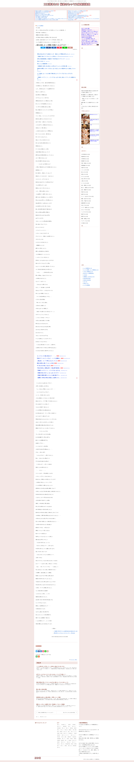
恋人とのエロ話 (84, 172)
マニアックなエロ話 (85, 220)
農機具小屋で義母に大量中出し (42, 35)
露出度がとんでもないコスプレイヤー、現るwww (64, 633)
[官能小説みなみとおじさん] (85, 116)
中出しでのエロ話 (85, 205)
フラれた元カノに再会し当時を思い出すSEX (89, 107)
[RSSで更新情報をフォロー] (39, 656)
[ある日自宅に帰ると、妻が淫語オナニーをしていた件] (85, 136)
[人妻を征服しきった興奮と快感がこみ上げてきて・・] (53, 48)
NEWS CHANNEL (87, 280)
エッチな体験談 (40, 25)
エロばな (85, 274)
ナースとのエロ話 (85, 183)
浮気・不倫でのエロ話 (86, 200)
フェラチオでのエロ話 (86, 211)
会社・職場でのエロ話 (86, 189)
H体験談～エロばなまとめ (88, 276)
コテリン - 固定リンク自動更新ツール (98, 44)
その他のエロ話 (84, 223)
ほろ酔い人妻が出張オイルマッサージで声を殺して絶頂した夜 (49, 39)
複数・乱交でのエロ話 (86, 198)
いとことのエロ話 (85, 169)
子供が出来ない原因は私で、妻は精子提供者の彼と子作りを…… (78, 15)
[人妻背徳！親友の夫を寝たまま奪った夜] (85, 121)
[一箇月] (85, 126)
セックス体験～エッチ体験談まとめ (90, 269)
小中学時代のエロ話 (85, 154)
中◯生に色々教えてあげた (72, 14)
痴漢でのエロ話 (84, 216)
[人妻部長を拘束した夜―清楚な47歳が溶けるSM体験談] (85, 142)
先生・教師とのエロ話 (86, 185)
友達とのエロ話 (84, 174)
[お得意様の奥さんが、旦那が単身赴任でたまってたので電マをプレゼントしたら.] (85, 131)
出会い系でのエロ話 (85, 178)
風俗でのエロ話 (84, 214)
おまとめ (85, 281)
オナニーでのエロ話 (85, 209)
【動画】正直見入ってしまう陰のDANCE (75, 17)
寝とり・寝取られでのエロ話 (87, 187)
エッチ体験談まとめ (87, 268)
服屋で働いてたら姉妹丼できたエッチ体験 (89, 103)
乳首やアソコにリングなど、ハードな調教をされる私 (77, 10)
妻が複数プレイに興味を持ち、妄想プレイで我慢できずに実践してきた (89, 95)
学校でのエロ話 (84, 192)
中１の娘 (38, 27)
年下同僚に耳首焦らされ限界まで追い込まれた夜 (46, 37)
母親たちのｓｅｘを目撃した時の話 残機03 (42, 14)
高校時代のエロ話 (85, 156)
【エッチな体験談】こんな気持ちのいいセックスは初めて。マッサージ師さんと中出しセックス (51, 18)
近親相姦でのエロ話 (85, 165)
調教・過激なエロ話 (85, 218)
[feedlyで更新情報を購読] (36, 656)
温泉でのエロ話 (84, 194)
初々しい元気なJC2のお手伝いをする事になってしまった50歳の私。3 (51, 30)
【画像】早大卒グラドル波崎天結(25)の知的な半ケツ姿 (65, 631)
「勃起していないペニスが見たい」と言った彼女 (89, 99)
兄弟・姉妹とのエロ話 (86, 163)
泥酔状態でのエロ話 (85, 203)
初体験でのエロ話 (85, 161)
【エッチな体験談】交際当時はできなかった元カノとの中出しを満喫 (46, 19)
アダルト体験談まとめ (88, 271)
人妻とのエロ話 (84, 180)
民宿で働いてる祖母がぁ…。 (42, 32)
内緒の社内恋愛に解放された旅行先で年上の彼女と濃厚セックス (89, 91)
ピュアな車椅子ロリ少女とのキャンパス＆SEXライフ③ (47, 42)
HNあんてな (85, 283)
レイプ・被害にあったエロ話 (87, 207)
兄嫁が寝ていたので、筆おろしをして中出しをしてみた (44, 15)
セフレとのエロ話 (85, 176)
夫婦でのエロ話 (84, 167)
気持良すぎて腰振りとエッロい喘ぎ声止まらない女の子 (44, 10)
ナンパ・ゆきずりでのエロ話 (87, 196)
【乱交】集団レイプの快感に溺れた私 (41, 16)
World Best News (87, 278)
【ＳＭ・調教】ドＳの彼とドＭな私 (41, 17)
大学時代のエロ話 (85, 158)
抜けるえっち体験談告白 (88, 273)
